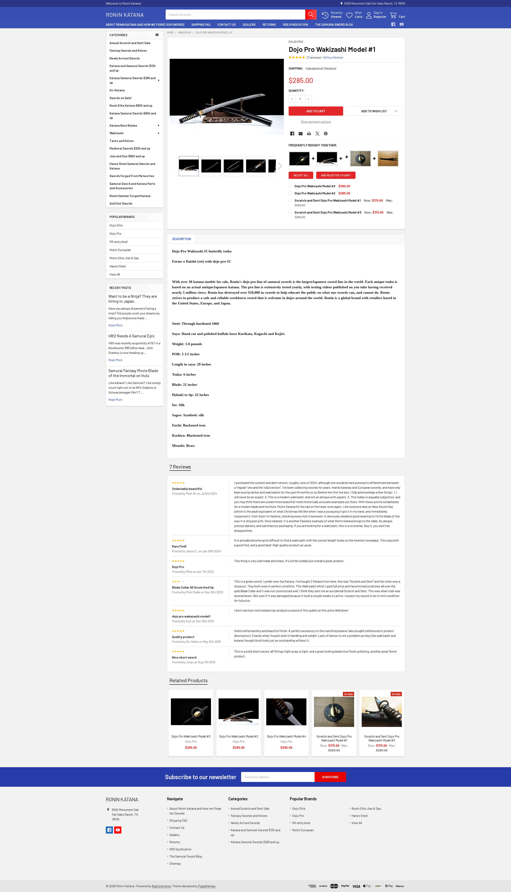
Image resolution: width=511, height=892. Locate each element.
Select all (301, 175)
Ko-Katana (117, 90)
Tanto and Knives (122, 141)
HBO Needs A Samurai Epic (131, 335)
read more (115, 325)
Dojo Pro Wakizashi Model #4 (286, 736)
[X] (317, 133)
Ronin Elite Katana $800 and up (131, 105)
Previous (174, 166)
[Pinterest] (325, 133)
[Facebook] (393, 24)
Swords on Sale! (121, 98)
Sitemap (175, 863)
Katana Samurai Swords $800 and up (133, 115)
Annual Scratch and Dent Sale (130, 43)
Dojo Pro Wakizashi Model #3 (190, 736)
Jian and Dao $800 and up (127, 156)
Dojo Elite (116, 225)
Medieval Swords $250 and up (130, 148)
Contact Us (226, 24)
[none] (227, 97)
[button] (374, 111)
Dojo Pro (115, 233)
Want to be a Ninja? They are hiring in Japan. (132, 298)
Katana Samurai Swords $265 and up (133, 80)
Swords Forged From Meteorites (132, 176)
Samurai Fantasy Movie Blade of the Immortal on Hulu (133, 373)
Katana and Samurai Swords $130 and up (132, 68)
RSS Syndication (295, 24)
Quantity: (296, 90)
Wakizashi (117, 133)
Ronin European (120, 250)
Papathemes (206, 886)
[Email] (300, 133)
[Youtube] (401, 24)
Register (380, 16)
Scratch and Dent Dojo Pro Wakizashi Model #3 (381, 738)
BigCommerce (161, 886)
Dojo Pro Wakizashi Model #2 (238, 736)
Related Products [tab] (188, 680)
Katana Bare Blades (123, 125)
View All (115, 274)
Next (280, 166)
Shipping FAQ (200, 24)
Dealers (249, 24)
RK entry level (119, 241)
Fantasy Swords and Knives (128, 50)
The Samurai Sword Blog (334, 24)
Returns (269, 24)
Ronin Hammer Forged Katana (130, 196)
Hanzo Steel (118, 266)
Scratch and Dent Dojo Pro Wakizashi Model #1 (334, 738)
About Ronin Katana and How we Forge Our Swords (145, 24)
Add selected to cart (336, 175)
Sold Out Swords (121, 203)
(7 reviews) (314, 57)
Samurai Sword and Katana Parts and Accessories (132, 186)
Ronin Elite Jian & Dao (124, 258)
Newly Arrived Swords (125, 58)
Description (181, 239)
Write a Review (333, 57)
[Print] (309, 133)
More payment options (316, 121)
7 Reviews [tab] (180, 467)
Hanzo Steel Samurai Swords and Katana (132, 166)
